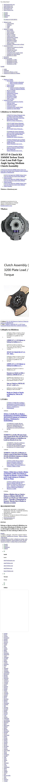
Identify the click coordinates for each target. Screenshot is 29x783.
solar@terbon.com (8, 6)
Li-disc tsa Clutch (11, 51)
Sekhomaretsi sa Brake (12, 37)
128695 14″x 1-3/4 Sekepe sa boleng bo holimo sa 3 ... (16, 364)
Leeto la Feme (10, 23)
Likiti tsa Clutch (11, 48)
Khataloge (6, 57)
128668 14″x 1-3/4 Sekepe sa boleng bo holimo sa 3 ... (16, 341)
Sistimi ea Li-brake (8, 29)
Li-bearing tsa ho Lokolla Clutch (15, 52)
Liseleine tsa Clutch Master (13, 54)
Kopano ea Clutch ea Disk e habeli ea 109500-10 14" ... (15, 373)
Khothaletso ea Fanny (12, 62)
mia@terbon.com (8, 8)
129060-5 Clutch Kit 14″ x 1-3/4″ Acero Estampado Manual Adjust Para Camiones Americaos (14, 325)
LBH (8, 27)
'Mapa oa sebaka (23, 536)
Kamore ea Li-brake (12, 41)
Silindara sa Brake (11, 38)
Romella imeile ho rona (6, 205)
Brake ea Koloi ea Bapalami (17, 82)
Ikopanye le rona (8, 58)
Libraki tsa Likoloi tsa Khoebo (17, 89)
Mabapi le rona (7, 22)
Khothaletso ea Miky (12, 59)
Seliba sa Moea (10, 43)
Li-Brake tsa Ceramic (19, 539)
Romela (2, 533)
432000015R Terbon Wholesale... (15, 137)
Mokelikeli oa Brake (12, 40)
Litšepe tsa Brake (11, 36)
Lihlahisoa (6, 70)
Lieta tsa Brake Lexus (17, 540)
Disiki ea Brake (10, 32)
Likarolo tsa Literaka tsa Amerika (15, 47)
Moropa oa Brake (11, 34)
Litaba (8, 26)
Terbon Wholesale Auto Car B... (15, 144)
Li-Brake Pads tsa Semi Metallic (18, 541)
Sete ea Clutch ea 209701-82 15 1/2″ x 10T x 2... (16, 384)
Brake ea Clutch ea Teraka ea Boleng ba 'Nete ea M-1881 (15, 394)
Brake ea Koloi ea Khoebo (16, 83)
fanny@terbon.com (8, 10)
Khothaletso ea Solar (12, 61)
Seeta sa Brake (10, 33)
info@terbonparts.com (9, 4)
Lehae (5, 69)
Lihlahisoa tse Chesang (12, 536)
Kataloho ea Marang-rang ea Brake (15, 44)
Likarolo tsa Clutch (8, 45)
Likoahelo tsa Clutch (12, 50)
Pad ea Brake (10, 30)
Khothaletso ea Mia (11, 64)
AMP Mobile (4, 537)
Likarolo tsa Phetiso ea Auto (10, 72)
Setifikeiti (9, 25)
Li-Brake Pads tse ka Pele (7, 539)
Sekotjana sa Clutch (11, 55)
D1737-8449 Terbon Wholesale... (15, 129)
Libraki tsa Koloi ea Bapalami (17, 87)
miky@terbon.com (8, 7)
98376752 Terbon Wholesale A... (15, 120)
